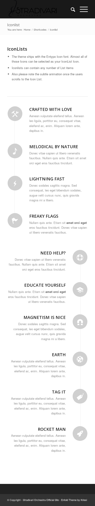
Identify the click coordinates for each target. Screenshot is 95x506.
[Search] (70, 9)
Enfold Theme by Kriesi (74, 500)
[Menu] (81, 9)
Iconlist (13, 24)
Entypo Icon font (57, 56)
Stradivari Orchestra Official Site (41, 500)
